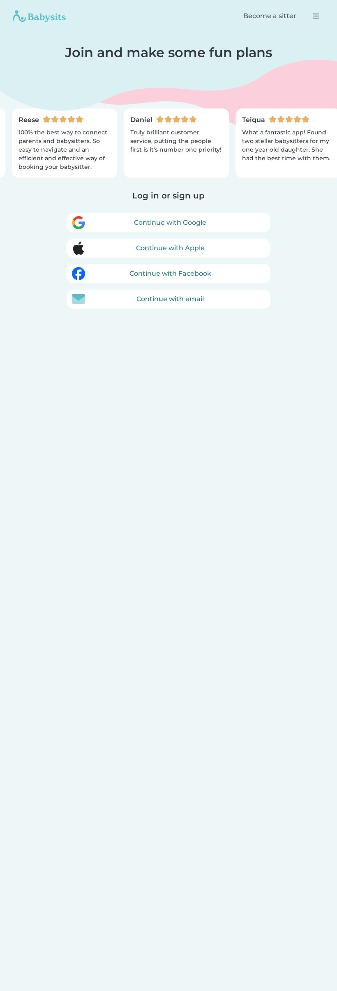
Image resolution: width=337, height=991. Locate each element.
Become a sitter (269, 16)
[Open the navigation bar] (316, 16)
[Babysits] (39, 16)
